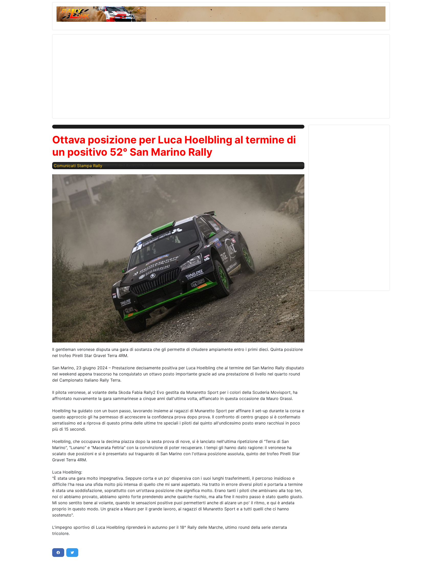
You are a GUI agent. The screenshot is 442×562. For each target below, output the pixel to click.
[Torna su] (433, 552)
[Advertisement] (210, 74)
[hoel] (178, 258)
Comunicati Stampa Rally (78, 166)
